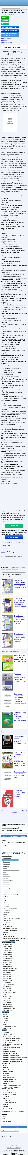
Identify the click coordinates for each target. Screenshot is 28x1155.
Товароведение (7, 1028)
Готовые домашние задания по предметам (14, 842)
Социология (6, 884)
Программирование (8, 1081)
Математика (6, 862)
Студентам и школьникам (10, 930)
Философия (6, 906)
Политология (6, 876)
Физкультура (6, 912)
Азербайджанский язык (9, 970)
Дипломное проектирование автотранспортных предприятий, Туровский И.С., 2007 (20, 677)
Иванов (8, 569)
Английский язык (7, 944)
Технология (6, 882)
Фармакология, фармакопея (11, 1040)
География (6, 924)
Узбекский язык (7, 964)
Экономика (6, 1018)
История (5, 900)
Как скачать (4, 40)
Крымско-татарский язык (10, 968)
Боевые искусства (8, 1108)
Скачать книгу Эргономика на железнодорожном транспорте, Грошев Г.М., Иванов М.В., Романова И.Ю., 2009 (13, 515)
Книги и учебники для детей (10, 828)
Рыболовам (6, 1098)
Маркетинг (6, 1016)
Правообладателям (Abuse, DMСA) (6, 43)
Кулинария (6, 1106)
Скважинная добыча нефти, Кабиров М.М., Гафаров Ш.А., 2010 (20, 774)
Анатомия (5, 890)
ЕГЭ (3, 847)
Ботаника (5, 892)
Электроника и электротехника (11, 1038)
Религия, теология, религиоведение (13, 918)
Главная (4, 840)
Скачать (4, 17)
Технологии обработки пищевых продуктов (15, 1057)
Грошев (3, 569)
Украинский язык (7, 956)
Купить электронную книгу (9, 30)
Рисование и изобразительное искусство (14, 938)
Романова (15, 569)
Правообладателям (7, 545)
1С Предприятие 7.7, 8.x (10, 1092)
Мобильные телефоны (9, 1051)
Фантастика (6, 1090)
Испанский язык (7, 948)
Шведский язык (7, 988)
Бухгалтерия (6, 1022)
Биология (5, 874)
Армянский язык (7, 960)
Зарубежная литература (10, 928)
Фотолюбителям (7, 1034)
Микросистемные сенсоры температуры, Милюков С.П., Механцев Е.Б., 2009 (20, 740)
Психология (6, 904)
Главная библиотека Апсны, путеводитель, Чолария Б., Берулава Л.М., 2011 (20, 716)
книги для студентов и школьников (14, 567)
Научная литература (8, 936)
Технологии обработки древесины (12, 1059)
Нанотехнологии (7, 1042)
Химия (4, 872)
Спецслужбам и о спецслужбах (12, 1085)
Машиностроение (8, 1071)
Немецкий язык (7, 950)
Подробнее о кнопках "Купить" (12, 47)
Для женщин (6, 1073)
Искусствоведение (8, 880)
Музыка (5, 914)
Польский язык (7, 982)
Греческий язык (7, 978)
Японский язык (7, 990)
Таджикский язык (7, 1010)
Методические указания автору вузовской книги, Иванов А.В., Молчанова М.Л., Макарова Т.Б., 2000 (20, 698)
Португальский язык (8, 984)
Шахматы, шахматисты (9, 1079)
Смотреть (5, 24)
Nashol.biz (7, 1150)
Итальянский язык (8, 952)
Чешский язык (7, 986)
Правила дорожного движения (11, 888)
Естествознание (7, 926)
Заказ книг (6, 1067)
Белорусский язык (8, 958)
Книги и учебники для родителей (12, 830)
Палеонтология (7, 922)
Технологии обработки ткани (11, 1055)
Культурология (7, 932)
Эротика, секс (6, 1100)
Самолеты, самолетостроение (11, 1047)
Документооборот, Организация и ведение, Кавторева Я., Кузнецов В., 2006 (20, 658)
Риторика (5, 896)
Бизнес (5, 1024)
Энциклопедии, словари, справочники (13, 1111)
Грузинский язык (7, 1002)
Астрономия (6, 910)
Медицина (5, 1083)
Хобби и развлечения (9, 1036)
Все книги (4, 1114)
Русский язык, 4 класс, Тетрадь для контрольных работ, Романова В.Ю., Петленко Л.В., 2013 (20, 584)
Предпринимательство (9, 1026)
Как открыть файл (6, 38)
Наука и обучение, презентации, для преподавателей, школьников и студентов (14, 853)
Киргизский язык (7, 1004)
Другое (4, 1116)
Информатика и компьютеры (11, 870)
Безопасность (7, 1104)
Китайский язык (7, 996)
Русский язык (6, 864)
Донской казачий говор (9, 992)
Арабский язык (7, 972)
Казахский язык (7, 976)
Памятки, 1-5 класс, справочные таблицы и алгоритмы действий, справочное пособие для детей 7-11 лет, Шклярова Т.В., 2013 (20, 759)
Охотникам (6, 1049)
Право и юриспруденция (10, 908)
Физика (5, 868)
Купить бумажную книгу (9, 27)
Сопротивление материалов (11, 940)
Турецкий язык (7, 974)
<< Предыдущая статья (8, 810)
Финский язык (6, 998)
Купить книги (14, 537)
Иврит (4, 994)
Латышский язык (7, 980)
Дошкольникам (7, 858)
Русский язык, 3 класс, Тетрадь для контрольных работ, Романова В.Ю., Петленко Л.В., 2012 (20, 619)
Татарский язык (7, 962)
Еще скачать (5, 20)
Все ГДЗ (4, 845)
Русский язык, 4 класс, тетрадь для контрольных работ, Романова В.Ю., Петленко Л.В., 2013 (20, 637)
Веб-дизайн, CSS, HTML (10, 1094)
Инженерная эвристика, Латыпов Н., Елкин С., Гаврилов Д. (20, 793)
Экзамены (5, 849)
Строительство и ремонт (10, 1053)
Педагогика (6, 886)
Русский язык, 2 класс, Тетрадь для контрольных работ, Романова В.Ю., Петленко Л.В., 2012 (20, 602)
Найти (3, 1118)
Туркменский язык (8, 1006)
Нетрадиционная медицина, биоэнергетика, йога (10, 1087)
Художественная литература (11, 894)
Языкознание (6, 1000)
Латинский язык (7, 954)
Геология (5, 1065)
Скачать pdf (14, 526)
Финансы (5, 1020)
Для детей (5, 878)
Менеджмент (6, 1014)
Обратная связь (6, 1121)
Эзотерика (6, 1032)
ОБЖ (4, 898)
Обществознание (8, 920)
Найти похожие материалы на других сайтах (9, 34)
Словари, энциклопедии (9, 1102)
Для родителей (7, 934)
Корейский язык (7, 966)
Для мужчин (6, 1096)
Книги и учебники (7, 856)
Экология (5, 916)
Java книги (6, 1069)
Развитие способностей (9, 1077)
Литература (6, 866)
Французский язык (8, 946)
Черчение (5, 902)
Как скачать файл (7, 542)
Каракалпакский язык (9, 1008)
